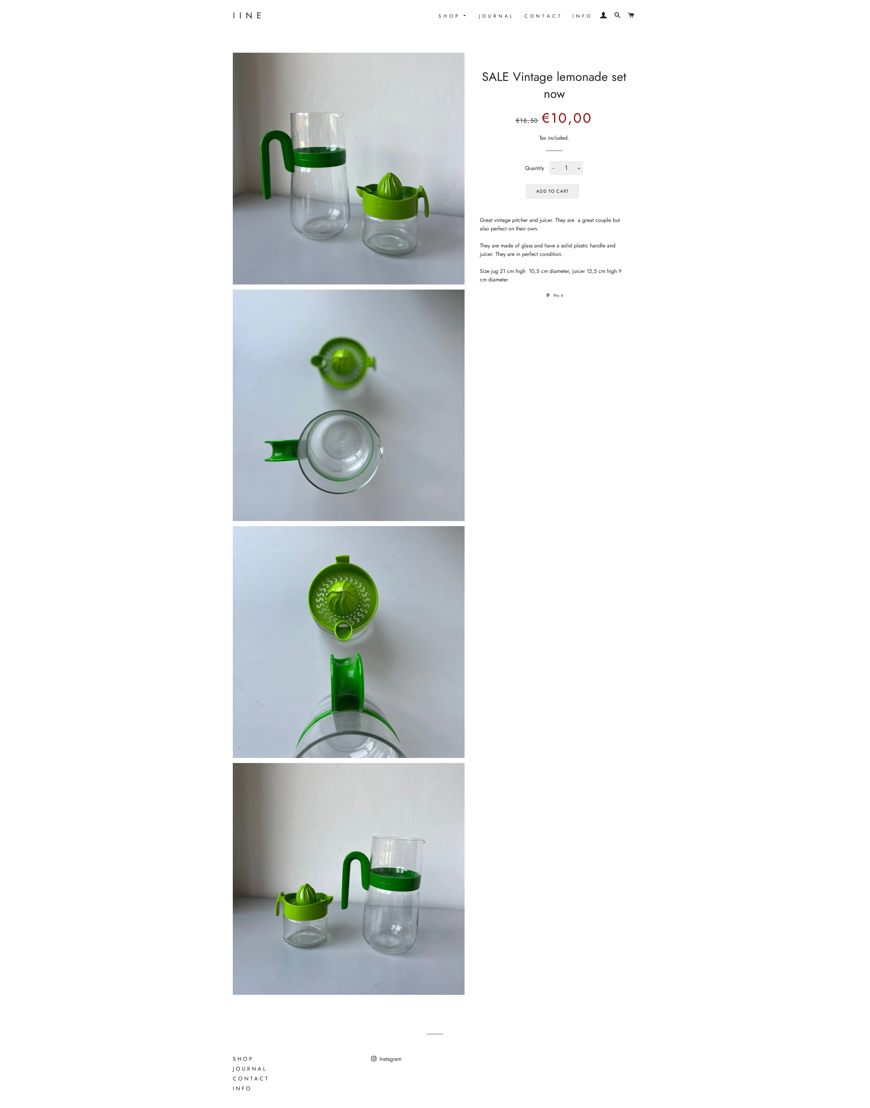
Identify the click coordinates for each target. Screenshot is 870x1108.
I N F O (582, 16)
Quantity (534, 168)
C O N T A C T (542, 16)
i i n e (247, 15)
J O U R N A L (495, 16)
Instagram (389, 1059)
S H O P (449, 16)
